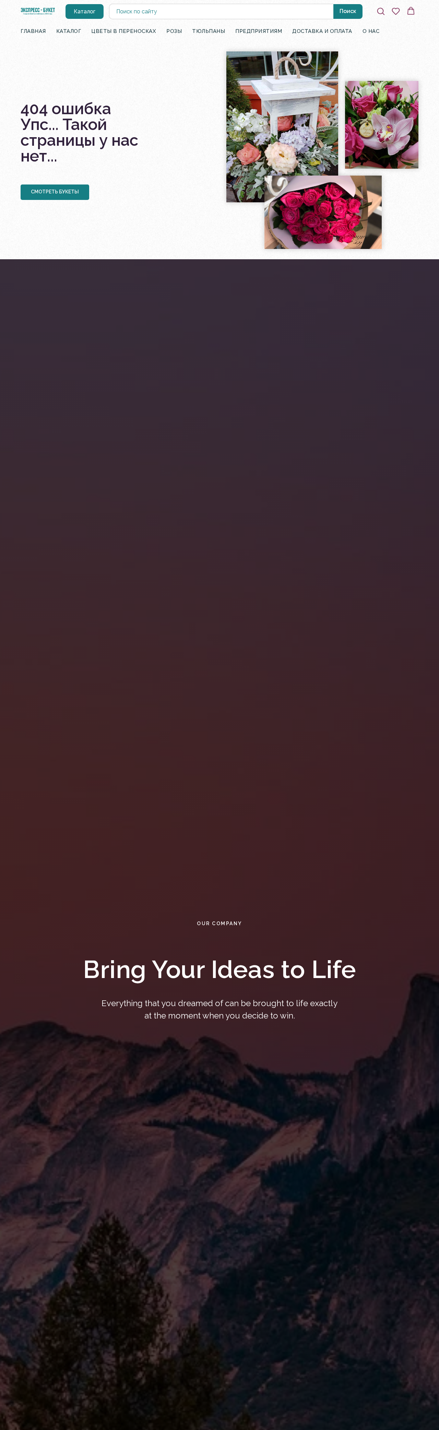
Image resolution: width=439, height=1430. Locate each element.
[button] (381, 11)
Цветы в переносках (123, 31)
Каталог (68, 31)
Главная (33, 31)
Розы (174, 31)
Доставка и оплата (322, 31)
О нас (371, 31)
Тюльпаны (208, 31)
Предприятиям (258, 31)
